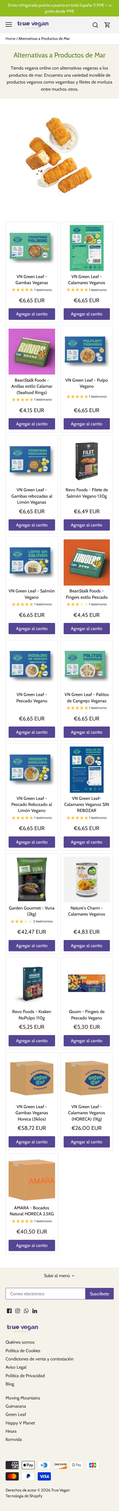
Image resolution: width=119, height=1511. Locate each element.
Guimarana (16, 1406)
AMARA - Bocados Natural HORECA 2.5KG (32, 1210)
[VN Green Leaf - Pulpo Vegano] (87, 352)
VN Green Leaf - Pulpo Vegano (86, 383)
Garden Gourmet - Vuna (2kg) (32, 911)
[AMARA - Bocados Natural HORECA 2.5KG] (32, 1179)
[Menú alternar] (9, 24)
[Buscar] (95, 24)
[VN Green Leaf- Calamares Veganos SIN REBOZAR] (87, 770)
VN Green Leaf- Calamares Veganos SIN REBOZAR (86, 804)
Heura (11, 1431)
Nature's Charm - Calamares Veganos (86, 911)
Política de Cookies (23, 1350)
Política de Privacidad (25, 1375)
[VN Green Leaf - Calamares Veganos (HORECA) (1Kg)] (87, 1078)
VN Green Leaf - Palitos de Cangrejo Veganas (86, 697)
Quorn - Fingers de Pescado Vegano (87, 1014)
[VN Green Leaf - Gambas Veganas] (32, 248)
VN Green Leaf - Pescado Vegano (31, 697)
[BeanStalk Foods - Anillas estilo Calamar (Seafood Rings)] (32, 352)
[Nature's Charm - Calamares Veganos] (87, 879)
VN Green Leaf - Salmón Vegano (32, 594)
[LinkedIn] (34, 1311)
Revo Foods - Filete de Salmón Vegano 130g (87, 492)
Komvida (14, 1439)
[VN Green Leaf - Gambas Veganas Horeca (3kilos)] (32, 1078)
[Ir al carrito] (107, 24)
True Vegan (60, 1490)
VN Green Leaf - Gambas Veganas (31, 279)
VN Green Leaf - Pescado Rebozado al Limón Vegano (31, 804)
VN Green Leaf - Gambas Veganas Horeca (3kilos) (31, 1113)
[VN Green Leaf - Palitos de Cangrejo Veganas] (87, 666)
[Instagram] (17, 1311)
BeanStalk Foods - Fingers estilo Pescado (87, 594)
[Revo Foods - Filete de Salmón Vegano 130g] (87, 461)
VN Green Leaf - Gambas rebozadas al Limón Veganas (31, 496)
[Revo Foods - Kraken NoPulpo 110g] (32, 983)
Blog (10, 1384)
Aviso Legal (16, 1367)
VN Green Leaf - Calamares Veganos (86, 279)
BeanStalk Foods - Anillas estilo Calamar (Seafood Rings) (31, 386)
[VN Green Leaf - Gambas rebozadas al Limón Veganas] (32, 461)
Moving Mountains (23, 1398)
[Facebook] (9, 1311)
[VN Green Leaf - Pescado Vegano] (32, 666)
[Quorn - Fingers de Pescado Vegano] (87, 983)
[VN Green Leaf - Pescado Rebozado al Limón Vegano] (32, 770)
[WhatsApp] (26, 1311)
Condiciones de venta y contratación (40, 1359)
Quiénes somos (20, 1342)
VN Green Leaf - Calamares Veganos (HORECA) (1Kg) (86, 1113)
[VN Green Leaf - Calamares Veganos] (87, 248)
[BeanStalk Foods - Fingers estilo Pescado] (87, 562)
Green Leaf (16, 1414)
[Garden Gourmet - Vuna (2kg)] (32, 879)
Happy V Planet (20, 1423)
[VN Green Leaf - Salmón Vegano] (32, 562)
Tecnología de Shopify (24, 1495)
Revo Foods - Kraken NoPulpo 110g (31, 1014)
